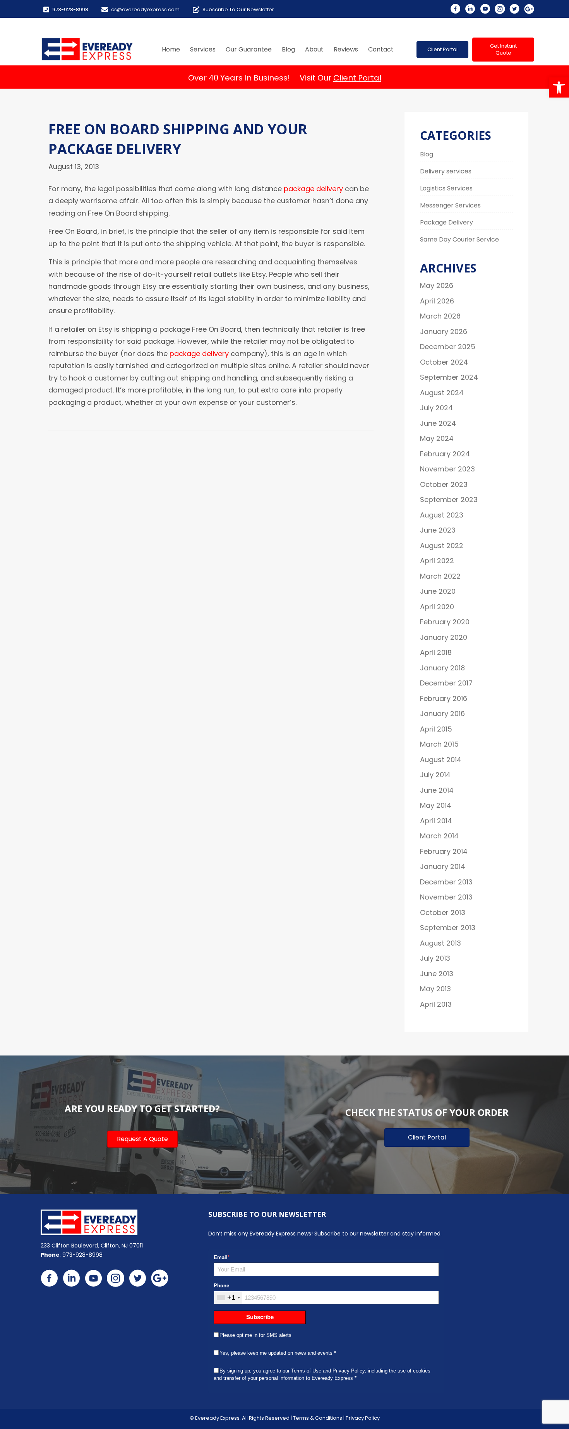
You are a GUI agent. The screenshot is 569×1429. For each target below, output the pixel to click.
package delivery (313, 189)
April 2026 (437, 301)
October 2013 (442, 912)
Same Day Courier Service (459, 239)
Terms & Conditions (317, 1418)
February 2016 (443, 698)
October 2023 (444, 484)
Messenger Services (450, 205)
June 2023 (438, 530)
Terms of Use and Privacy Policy (328, 1371)
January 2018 (442, 668)
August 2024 (442, 393)
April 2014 (436, 821)
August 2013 (440, 943)
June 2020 (438, 591)
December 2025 (447, 346)
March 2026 (440, 316)
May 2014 (435, 805)
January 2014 (442, 866)
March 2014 (439, 836)
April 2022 (437, 560)
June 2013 (436, 973)
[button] (559, 87)
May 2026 (436, 285)
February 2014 (444, 851)
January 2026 (443, 331)
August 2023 (441, 515)
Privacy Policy (363, 1418)
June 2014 (437, 790)
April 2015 (436, 729)
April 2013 (436, 1004)
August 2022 (441, 545)
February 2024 (445, 454)
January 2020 (443, 637)
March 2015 (439, 744)
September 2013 (447, 927)
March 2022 (440, 576)
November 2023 (447, 469)
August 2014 (440, 759)
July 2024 (436, 408)
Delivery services (445, 171)
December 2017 (446, 683)
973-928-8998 (82, 1255)
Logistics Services (446, 188)
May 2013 (435, 989)
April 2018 (436, 652)
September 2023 (449, 499)
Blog (426, 154)
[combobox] (228, 1297)
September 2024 (449, 377)
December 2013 (446, 882)
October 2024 (444, 362)
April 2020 (437, 607)
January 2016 (442, 713)
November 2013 (446, 897)
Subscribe (260, 1317)
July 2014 (435, 775)
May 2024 (437, 438)
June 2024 (438, 423)
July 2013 (435, 958)
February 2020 (445, 622)
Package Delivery (446, 222)
